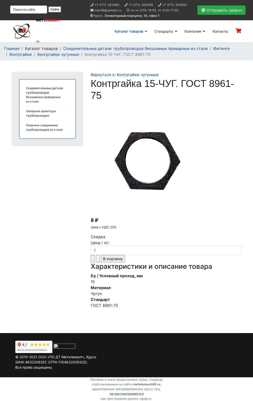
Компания (193, 31)
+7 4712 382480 (107, 5)
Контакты (220, 31)
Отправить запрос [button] (224, 10)
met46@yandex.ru (108, 10)
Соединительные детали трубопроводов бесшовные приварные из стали (44, 94)
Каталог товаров (129, 31)
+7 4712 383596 (140, 5)
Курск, (126, 16)
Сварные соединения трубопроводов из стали (44, 127)
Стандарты (163, 31)
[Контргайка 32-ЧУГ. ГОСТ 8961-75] (166, 160)
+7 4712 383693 (174, 5)
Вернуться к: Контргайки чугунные (125, 74)
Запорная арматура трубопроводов (41, 113)
